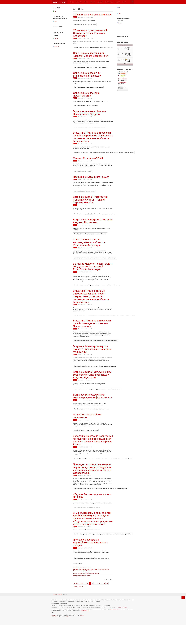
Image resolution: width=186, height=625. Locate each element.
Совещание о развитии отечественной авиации (87, 74)
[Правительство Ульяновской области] (55, 21)
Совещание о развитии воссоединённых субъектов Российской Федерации (89, 242)
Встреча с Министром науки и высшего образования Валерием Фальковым (92, 348)
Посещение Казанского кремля (91, 176)
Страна (86, 2)
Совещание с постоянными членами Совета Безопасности (91, 54)
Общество (100, 2)
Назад (81, 583)
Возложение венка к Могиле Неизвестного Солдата (89, 112)
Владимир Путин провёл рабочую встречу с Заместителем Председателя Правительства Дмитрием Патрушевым (91, 570)
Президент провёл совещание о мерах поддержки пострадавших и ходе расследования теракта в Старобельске (92, 468)
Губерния (79, 2)
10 (107, 583)
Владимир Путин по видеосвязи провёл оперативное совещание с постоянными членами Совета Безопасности (93, 137)
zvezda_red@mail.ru (122, 607)
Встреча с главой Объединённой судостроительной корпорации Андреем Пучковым (92, 374)
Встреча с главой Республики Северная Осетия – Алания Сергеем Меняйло (90, 199)
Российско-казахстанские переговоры (82, 567)
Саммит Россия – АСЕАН (88, 158)
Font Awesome (54, 616)
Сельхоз (92, 2)
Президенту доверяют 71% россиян (81, 575)
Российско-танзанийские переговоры (87, 416)
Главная (72, 2)
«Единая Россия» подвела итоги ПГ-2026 (92, 495)
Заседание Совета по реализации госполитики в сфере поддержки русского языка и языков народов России (93, 440)
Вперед (75, 586)
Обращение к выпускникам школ (92, 14)
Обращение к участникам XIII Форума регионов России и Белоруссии (90, 32)
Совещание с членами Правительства (86, 94)
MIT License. (81, 615)
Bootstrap (53, 615)
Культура (117, 2)
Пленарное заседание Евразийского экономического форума (90, 542)
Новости (60, 594)
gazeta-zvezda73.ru (114, 609)
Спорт (123, 2)
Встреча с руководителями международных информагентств (92, 396)
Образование (109, 2)
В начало (76, 583)
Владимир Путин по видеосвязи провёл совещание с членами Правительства (92, 323)
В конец (81, 586)
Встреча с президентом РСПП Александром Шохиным (86, 573)
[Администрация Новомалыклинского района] (55, 38)
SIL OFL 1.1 (67, 616)
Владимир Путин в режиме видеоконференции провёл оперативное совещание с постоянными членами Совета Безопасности (91, 296)
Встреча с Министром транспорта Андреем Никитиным (93, 221)
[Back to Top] (183, 597)
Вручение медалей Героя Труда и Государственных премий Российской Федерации (92, 266)
